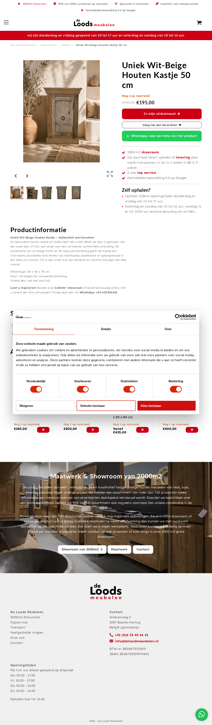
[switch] (83, 389)
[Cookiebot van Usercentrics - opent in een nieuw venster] (178, 317)
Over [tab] (168, 329)
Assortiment (49, 45)
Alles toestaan (151, 405)
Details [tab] (106, 329)
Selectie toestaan (92, 405)
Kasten (66, 45)
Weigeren (26, 405)
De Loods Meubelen (23, 45)
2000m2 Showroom (35, 3)
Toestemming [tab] (44, 329)
